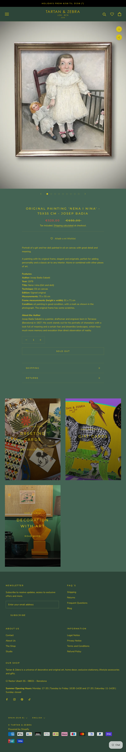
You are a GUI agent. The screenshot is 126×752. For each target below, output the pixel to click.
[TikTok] (29, 699)
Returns (32, 378)
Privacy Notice (74, 640)
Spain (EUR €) (16, 718)
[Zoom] (119, 29)
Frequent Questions (77, 602)
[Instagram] (14, 699)
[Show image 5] (63, 194)
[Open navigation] (7, 14)
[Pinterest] (22, 699)
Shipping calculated (64, 225)
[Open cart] (119, 14)
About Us (11, 640)
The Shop (11, 646)
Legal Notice (73, 635)
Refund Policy (74, 651)
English (37, 718)
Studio (9, 651)
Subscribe (18, 615)
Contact (10, 635)
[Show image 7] (71, 194)
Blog (69, 608)
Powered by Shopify (18, 729)
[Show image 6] (67, 194)
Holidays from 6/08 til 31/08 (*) (63, 3)
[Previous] (40, 194)
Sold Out (63, 351)
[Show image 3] (55, 194)
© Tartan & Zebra (20, 725)
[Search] (104, 14)
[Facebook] (7, 699)
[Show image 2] (51, 194)
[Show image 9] (79, 194)
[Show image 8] (75, 194)
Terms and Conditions (78, 646)
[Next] (85, 194)
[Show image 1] (47, 194)
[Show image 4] (59, 194)
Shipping (32, 368)
